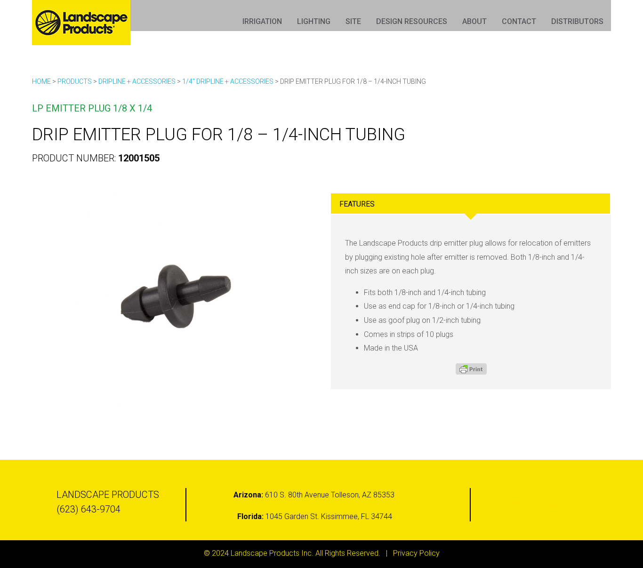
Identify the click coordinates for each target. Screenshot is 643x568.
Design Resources (411, 21)
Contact (519, 21)
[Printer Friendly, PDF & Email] (471, 369)
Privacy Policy (416, 553)
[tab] (470, 203)
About (474, 21)
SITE (353, 21)
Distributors (577, 21)
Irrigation (262, 21)
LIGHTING (313, 21)
